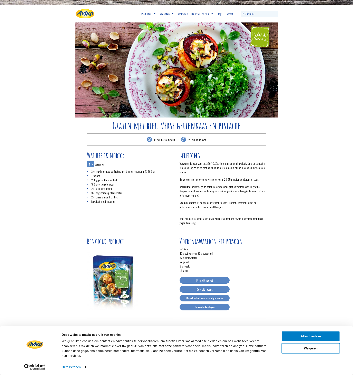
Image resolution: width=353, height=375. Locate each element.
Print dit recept (204, 280)
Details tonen (71, 367)
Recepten (165, 14)
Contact (229, 14)
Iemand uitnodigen (204, 307)
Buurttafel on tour (200, 14)
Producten (146, 14)
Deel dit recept (205, 289)
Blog (219, 14)
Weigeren (310, 348)
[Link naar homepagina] (85, 14)
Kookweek (183, 14)
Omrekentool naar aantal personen (204, 298)
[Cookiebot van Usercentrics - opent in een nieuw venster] (35, 367)
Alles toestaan (311, 336)
